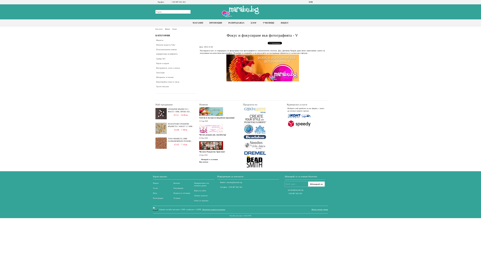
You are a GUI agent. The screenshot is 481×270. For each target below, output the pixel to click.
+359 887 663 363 (178, 2)
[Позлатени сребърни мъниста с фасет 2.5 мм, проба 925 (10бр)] (161, 128)
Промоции (215, 23)
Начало (167, 29)
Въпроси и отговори (181, 193)
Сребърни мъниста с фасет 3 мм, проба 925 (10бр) (179, 110)
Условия (176, 198)
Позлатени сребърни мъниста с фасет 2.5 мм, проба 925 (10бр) (180, 125)
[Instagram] (320, 2)
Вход (155, 193)
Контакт (176, 183)
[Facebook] (316, 2)
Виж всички (159, 29)
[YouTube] (324, 2)
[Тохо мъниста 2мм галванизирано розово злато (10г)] (161, 143)
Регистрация (158, 198)
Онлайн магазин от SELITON (240, 216)
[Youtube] (230, 192)
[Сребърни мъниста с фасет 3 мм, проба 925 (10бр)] (161, 113)
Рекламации (178, 188)
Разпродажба (236, 23)
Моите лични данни (320, 209)
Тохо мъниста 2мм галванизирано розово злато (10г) (179, 140)
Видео (284, 23)
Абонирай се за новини (209, 159)
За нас (155, 188)
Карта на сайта (200, 191)
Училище (269, 23)
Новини (174, 29)
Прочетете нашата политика (213, 209)
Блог (254, 23)
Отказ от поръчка (201, 201)
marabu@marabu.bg (234, 182)
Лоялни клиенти (201, 196)
